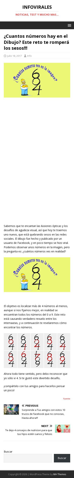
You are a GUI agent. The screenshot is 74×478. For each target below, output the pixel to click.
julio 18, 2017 (14, 55)
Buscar (8, 451)
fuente (66, 398)
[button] (69, 25)
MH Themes (59, 474)
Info (29, 55)
